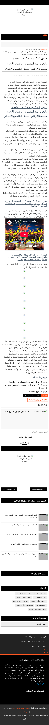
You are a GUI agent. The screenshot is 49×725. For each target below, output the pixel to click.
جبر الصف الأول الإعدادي (38, 601)
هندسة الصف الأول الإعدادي (24, 605)
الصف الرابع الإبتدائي (40, 597)
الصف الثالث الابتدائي (39, 593)
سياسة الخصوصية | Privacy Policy (33, 642)
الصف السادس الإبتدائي (24, 597)
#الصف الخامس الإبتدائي (32, 395)
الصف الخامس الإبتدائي (33, 49)
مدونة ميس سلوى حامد (20, 708)
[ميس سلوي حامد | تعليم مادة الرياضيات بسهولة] (24, 18)
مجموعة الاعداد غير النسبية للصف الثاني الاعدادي (20, 535)
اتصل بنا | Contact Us (38, 646)
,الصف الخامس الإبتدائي (19, 75)
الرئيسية (44, 49)
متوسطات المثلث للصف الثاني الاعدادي (24, 544)
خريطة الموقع (24, 712)
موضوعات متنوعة (41, 605)
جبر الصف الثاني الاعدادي (20, 601)
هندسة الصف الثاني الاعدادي (37, 609)
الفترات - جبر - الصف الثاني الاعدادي (24, 525)
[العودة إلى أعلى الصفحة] (46, 651)
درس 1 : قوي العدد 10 (37, 391)
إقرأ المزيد (40, 683)
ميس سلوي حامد (17, 103)
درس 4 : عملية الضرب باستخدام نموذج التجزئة (27, 382)
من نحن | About (31, 637)
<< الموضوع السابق (38, 489)
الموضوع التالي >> (9, 489)
